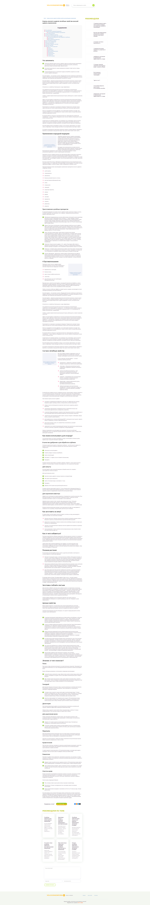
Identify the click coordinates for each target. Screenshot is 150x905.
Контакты (96, 895)
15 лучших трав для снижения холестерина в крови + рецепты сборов (99, 66)
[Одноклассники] (76, 804)
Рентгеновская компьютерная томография (97, 73)
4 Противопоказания (50, 33)
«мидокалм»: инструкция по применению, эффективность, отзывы (99, 95)
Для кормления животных (54, 39)
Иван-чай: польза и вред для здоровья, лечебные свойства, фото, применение (62, 846)
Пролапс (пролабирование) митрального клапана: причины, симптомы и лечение (100, 34)
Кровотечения (51, 53)
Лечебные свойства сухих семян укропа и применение (48, 819)
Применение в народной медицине (53, 31)
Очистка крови (51, 55)
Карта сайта (90, 895)
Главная (84, 895)
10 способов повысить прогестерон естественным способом (99, 87)
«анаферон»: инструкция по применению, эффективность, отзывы (99, 58)
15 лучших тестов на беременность (98, 42)
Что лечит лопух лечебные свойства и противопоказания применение (48, 845)
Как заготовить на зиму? (50, 40)
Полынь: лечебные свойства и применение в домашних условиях (75, 846)
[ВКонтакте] (75, 804)
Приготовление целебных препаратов (56, 32)
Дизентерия (50, 50)
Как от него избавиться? (50, 41)
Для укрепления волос (53, 51)
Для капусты (50, 38)
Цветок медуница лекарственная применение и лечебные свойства (49, 363)
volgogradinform (56, 5)
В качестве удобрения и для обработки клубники (59, 37)
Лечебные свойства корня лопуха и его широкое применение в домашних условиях (75, 821)
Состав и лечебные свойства (51, 34)
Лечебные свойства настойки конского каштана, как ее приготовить (75, 273)
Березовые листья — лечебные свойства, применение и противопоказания (62, 821)
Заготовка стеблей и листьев (51, 44)
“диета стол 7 (97, 80)
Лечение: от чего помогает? (51, 46)
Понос (49, 47)
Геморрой (50, 48)
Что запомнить (48, 30)
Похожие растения (49, 43)
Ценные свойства (49, 45)
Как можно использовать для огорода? (53, 36)
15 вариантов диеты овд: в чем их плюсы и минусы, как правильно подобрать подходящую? (100, 25)
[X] (80, 804)
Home (45, 18)
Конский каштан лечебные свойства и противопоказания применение (49, 145)
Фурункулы (50, 52)
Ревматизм (50, 54)
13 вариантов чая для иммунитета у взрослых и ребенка (100, 50)
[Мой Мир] (78, 804)
